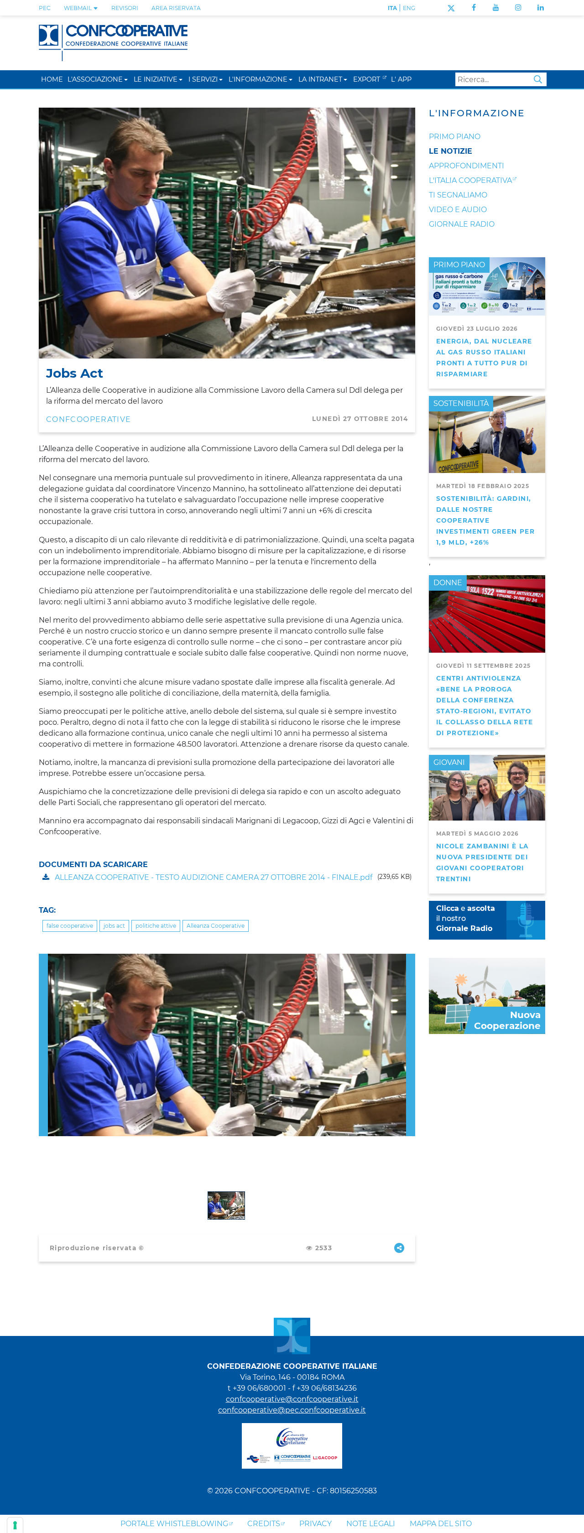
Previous (43, 959)
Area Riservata (176, 8)
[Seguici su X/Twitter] (451, 7)
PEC (45, 8)
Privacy (315, 1523)
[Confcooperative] (113, 42)
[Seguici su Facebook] (474, 7)
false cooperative (70, 925)
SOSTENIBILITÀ (461, 403)
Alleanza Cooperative (216, 925)
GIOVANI (449, 762)
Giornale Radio (462, 224)
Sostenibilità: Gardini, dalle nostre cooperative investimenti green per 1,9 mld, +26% (485, 520)
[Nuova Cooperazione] (487, 995)
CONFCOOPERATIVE (88, 419)
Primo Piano (454, 136)
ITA (392, 8)
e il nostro (465, 918)
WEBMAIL (78, 8)
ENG (409, 8)
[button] (126, 79)
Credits (263, 1523)
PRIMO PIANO (459, 264)
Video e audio (458, 209)
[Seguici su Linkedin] (540, 7)
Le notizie (450, 151)
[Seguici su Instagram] (518, 7)
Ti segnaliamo (458, 195)
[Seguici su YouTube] (496, 7)
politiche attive (156, 925)
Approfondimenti (466, 165)
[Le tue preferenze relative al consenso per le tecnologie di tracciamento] (15, 1525)
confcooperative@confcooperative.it (292, 1399)
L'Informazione (477, 113)
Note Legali (370, 1523)
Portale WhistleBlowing (174, 1523)
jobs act (114, 925)
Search (538, 79)
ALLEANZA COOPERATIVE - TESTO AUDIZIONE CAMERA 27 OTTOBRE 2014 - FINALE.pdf (212, 877)
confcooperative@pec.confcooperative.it (292, 1410)
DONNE (447, 582)
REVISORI (124, 8)
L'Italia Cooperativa (470, 180)
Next (410, 959)
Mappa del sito (441, 1523)
